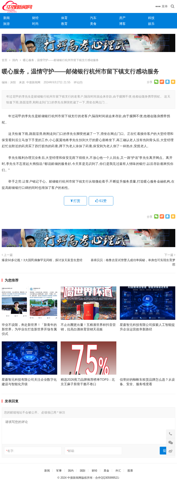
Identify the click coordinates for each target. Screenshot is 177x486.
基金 (106, 470)
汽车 (93, 18)
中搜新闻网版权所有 (80, 477)
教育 (64, 23)
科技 (151, 18)
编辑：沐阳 (9, 82)
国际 (82, 470)
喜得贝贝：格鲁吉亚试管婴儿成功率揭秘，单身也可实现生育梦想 (133, 262)
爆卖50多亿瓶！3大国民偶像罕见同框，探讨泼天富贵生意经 (42, 260)
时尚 (35, 23)
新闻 (6, 18)
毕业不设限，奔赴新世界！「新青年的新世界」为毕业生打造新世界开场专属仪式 (29, 329)
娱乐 (151, 23)
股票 (130, 470)
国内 (15, 60)
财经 (35, 18)
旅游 (6, 23)
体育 (64, 18)
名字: (10, 451)
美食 (93, 23)
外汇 (118, 470)
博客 (122, 23)
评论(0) (78, 82)
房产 (122, 18)
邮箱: (71, 451)
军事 (59, 470)
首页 (4, 60)
